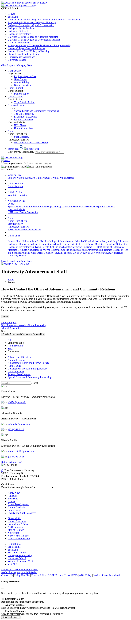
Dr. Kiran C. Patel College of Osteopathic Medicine (34, 39)
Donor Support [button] (15, 88)
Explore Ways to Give (25, 76)
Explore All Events (23, 119)
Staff (10, 348)
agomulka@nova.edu (19, 424)
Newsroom (13, 532)
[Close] (2, 588)
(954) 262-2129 (16, 429)
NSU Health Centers (18, 535)
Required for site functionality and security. (23, 600)
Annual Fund (14, 365)
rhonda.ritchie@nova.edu (21, 451)
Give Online (20, 79)
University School (17, 59)
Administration (15, 345)
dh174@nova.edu (17, 402)
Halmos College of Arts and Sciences (26, 48)
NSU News (20, 125)
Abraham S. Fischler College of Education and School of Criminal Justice (45, 19)
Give (3, 65)
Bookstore (13, 498)
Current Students (16, 507)
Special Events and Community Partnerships (36, 111)
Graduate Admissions (18, 42)
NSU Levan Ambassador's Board (31, 142)
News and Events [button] (16, 105)
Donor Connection (23, 128)
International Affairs (18, 524)
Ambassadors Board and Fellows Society (28, 362)
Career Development (18, 504)
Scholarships (14, 546)
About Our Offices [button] (17, 221)
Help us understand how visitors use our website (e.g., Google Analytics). (38, 606)
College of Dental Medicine (22, 28)
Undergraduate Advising (20, 555)
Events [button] (11, 203)
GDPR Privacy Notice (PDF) (62, 575)
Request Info (13, 65)
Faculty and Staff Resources (22, 513)
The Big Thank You (24, 113)
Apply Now (26, 65)
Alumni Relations (16, 360)
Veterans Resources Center (21, 561)
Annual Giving (21, 82)
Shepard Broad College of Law (23, 54)
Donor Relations (16, 371)
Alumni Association (11, 328)
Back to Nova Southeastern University (28, 2)
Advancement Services (19, 357)
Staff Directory (21, 136)
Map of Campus (16, 530)
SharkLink (13, 16)
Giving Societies (22, 85)
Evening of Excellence (25, 116)
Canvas (11, 13)
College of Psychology (19, 34)
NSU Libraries (15, 527)
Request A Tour (9, 569)
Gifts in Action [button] (15, 96)
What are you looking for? (21, 151)
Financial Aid (14, 518)
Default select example (12, 487)
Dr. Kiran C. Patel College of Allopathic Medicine (33, 36)
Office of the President (19, 538)
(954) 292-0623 (16, 456)
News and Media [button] (16, 209)
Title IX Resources (17, 552)
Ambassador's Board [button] (18, 226)
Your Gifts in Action (24, 102)
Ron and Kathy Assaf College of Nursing (28, 51)
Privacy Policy (38, 575)
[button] (23, 148)
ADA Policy (85, 575)
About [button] (11, 131)
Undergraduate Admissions (21, 57)
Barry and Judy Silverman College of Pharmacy (32, 22)
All (9, 340)
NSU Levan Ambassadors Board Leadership (23, 325)
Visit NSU (13, 564)
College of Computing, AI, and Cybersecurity (31, 25)
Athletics (12, 495)
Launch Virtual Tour (27, 569)
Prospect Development (19, 374)
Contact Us (7, 575)
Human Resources (17, 521)
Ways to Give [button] (14, 70)
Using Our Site (22, 575)
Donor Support (21, 93)
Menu (5, 316)
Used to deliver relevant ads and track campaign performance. (32, 612)
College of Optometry (19, 31)
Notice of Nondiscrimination (107, 575)
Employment (14, 510)
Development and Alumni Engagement (27, 368)
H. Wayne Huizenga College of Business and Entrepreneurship (39, 45)
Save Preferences (11, 617)
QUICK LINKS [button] (9, 8)
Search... (5, 331)
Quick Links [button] (14, 235)
